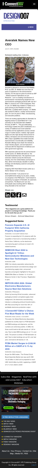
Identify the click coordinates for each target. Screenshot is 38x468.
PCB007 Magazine (10, 442)
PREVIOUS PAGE (9, 21)
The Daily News (9, 421)
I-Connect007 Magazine (12, 437)
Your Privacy (16, 451)
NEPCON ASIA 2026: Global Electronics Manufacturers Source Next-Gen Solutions (18, 286)
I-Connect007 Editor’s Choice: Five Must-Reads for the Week (19, 312)
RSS (26, 453)
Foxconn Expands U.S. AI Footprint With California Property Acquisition (17, 227)
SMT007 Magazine (10, 439)
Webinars (18, 383)
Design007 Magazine (11, 444)
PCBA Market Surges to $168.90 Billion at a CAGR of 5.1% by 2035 (20, 346)
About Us (5, 451)
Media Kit (19, 453)
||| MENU (30, 27)
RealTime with (29, 377)
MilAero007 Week (10, 429)
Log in (34, 464)
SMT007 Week (8, 424)
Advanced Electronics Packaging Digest (19, 431)
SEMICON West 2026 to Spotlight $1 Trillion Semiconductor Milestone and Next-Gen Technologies (19, 254)
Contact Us (27, 451)
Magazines (17, 377)
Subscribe (5, 377)
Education (27, 380)
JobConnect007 (13, 380)
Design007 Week (9, 426)
